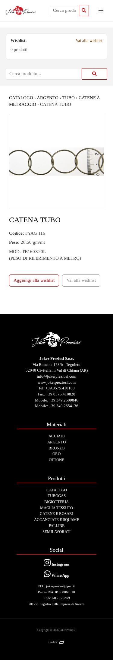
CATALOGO (21, 97)
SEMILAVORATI (56, 531)
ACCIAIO (56, 436)
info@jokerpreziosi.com (56, 376)
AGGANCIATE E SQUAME (56, 519)
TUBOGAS (57, 495)
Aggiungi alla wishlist (34, 280)
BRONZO (56, 448)
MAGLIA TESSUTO (56, 508)
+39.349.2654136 (63, 406)
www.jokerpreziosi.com (57, 382)
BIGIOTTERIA (56, 502)
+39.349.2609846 (63, 400)
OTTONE (56, 460)
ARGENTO (47, 97)
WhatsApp (60, 575)
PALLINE (56, 525)
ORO (56, 454)
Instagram (60, 564)
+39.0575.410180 (60, 388)
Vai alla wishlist (89, 40)
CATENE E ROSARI (56, 513)
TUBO (68, 97)
